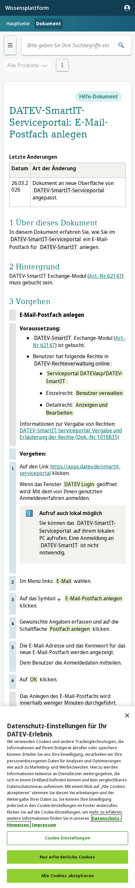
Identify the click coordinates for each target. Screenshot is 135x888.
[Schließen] (127, 715)
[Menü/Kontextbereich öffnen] (62, 65)
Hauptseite (17, 23)
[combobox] (69, 45)
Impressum (44, 825)
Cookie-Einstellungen (67, 838)
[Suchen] (121, 45)
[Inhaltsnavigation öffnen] (10, 45)
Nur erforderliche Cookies (67, 857)
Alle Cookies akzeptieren (67, 875)
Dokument (48, 23)
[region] (67, 797)
